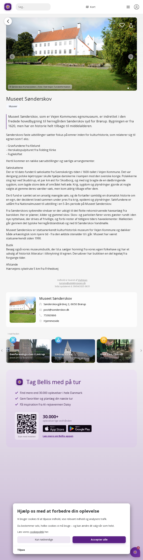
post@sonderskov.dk (56, 309)
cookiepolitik (37, 531)
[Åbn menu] (128, 7)
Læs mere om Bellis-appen (58, 436)
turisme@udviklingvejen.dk (72, 283)
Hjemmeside (51, 321)
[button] (12, 56)
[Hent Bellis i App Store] (54, 428)
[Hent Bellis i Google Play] (80, 428)
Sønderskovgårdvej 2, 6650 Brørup (65, 304)
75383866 (50, 315)
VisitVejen (82, 280)
